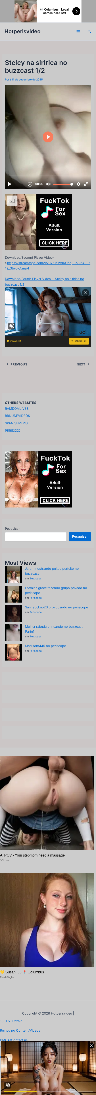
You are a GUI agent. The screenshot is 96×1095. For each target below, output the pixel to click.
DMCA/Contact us (14, 1040)
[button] (90, 31)
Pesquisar (12, 528)
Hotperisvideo (22, 31)
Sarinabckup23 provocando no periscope (56, 607)
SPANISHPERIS (16, 423)
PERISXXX (12, 431)
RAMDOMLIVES (17, 409)
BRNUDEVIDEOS (17, 416)
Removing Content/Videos (20, 1030)
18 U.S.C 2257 (11, 1021)
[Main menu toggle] (78, 31)
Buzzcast (35, 578)
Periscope (35, 597)
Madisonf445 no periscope (45, 646)
